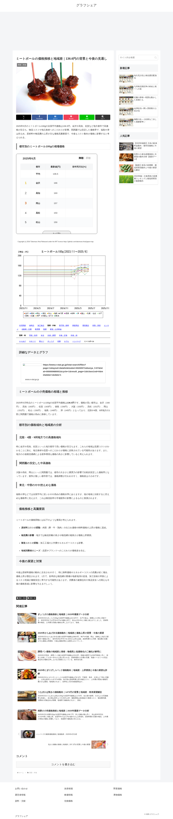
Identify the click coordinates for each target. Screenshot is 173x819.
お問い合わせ (21, 788)
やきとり (32, 341)
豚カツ (41, 341)
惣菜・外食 (22, 598)
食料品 (31, 325)
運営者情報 (20, 795)
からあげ (22, 341)
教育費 (37, 329)
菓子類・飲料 (64, 325)
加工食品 (41, 325)
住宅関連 (22, 325)
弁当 (42, 335)
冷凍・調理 (51, 335)
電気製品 (85, 325)
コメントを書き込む (63, 764)
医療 (45, 329)
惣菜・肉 (32, 598)
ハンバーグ (76, 341)
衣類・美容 (96, 325)
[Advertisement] (86, 31)
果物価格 (117, 795)
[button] (102, 117)
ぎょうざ (50, 341)
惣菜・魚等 (33, 335)
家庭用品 (75, 325)
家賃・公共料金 (56, 329)
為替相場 (68, 788)
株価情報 (68, 795)
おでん (66, 341)
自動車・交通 (27, 329)
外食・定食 (63, 335)
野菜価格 (117, 788)
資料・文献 (20, 801)
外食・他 (74, 335)
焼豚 (59, 341)
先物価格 (68, 801)
